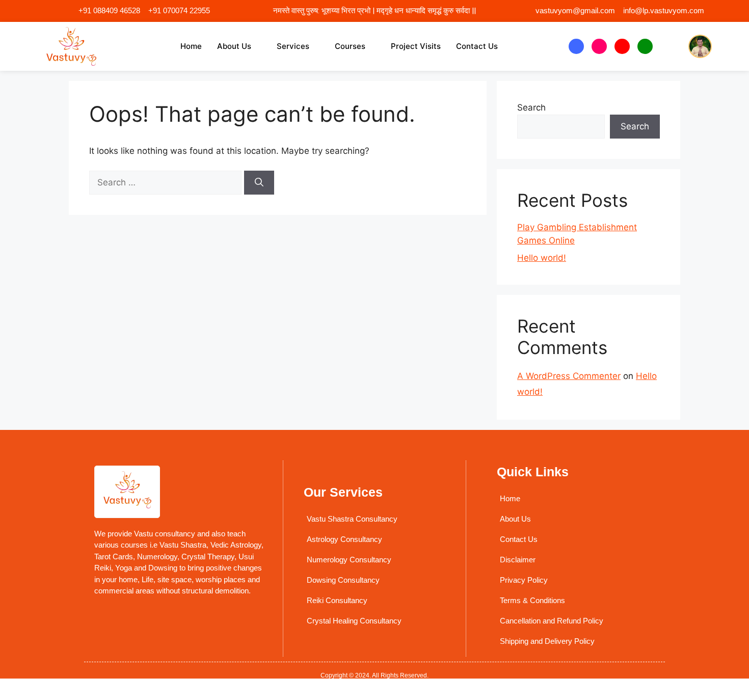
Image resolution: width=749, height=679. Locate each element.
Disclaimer (518, 559)
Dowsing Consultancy (343, 580)
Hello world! (541, 258)
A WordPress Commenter (569, 376)
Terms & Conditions (532, 600)
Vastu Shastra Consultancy (352, 518)
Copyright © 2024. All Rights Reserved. (374, 675)
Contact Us (477, 46)
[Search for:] (166, 182)
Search (531, 107)
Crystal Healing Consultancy (354, 620)
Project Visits (416, 46)
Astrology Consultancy (344, 539)
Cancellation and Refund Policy (551, 620)
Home (191, 46)
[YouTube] (622, 46)
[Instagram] (599, 46)
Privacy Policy (524, 580)
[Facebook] (576, 46)
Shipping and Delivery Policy (547, 641)
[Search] (259, 183)
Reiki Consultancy (337, 600)
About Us (234, 46)
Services (293, 46)
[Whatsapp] (645, 46)
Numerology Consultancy (349, 559)
